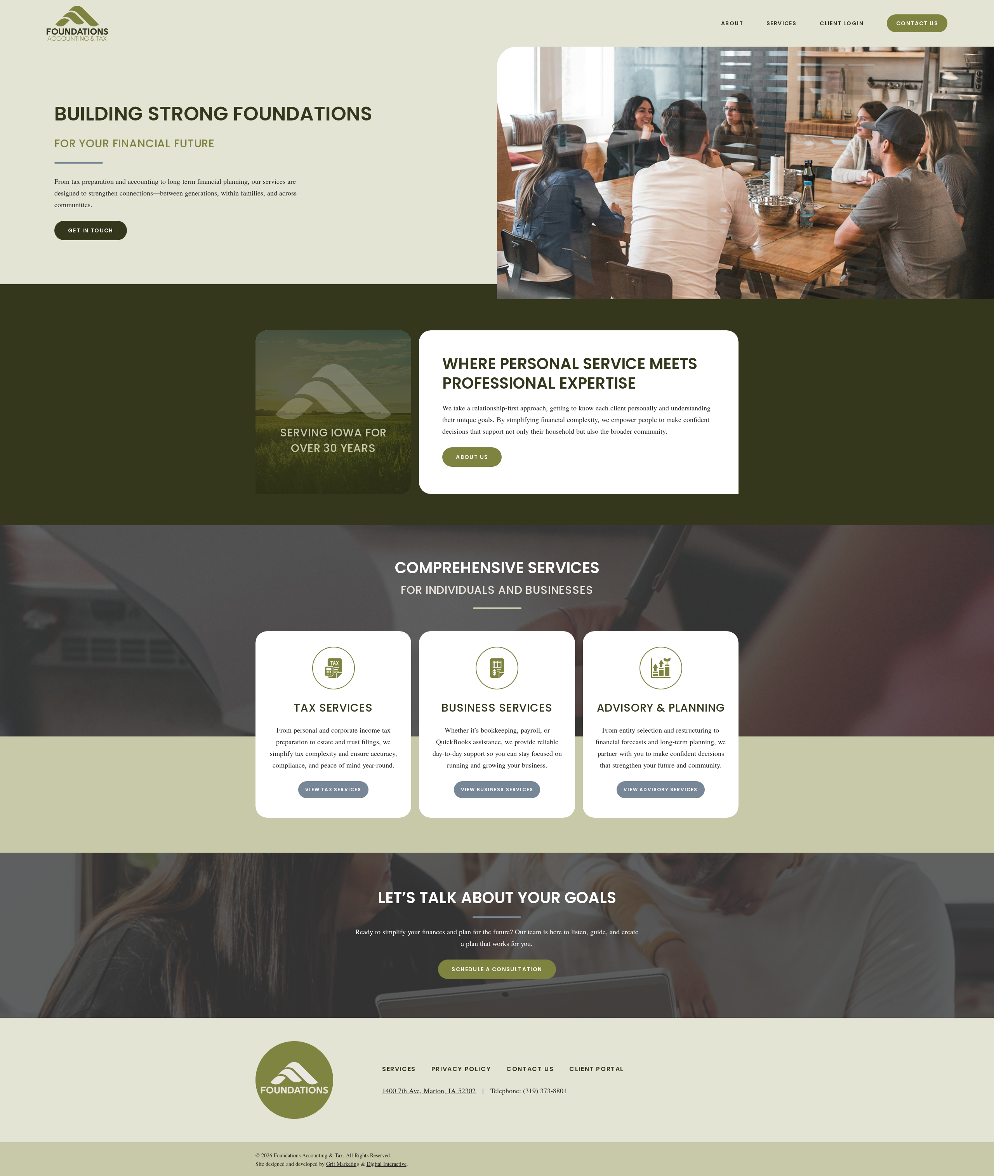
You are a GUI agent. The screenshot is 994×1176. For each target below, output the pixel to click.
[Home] (294, 1080)
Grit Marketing (342, 1163)
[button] (90, 230)
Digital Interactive (387, 1163)
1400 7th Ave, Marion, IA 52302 (429, 1090)
